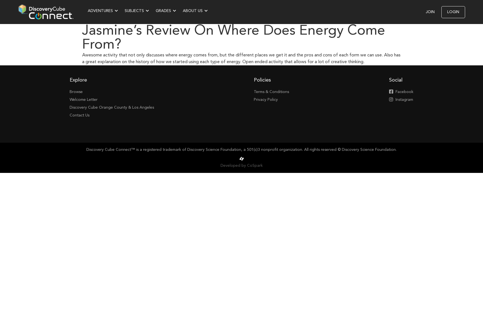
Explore (78, 80)
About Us (193, 11)
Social (395, 80)
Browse (76, 92)
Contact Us (79, 115)
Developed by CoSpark (242, 166)
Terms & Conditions (271, 92)
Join (430, 12)
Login (453, 12)
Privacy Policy (266, 100)
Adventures (100, 11)
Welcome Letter (84, 100)
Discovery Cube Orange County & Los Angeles (112, 107)
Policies (262, 80)
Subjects (134, 11)
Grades (163, 11)
